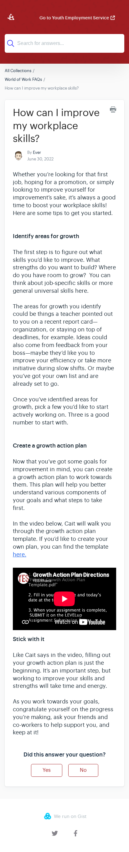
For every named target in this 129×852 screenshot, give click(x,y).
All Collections (18, 70)
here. (19, 554)
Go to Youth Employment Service (74, 18)
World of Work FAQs (23, 79)
